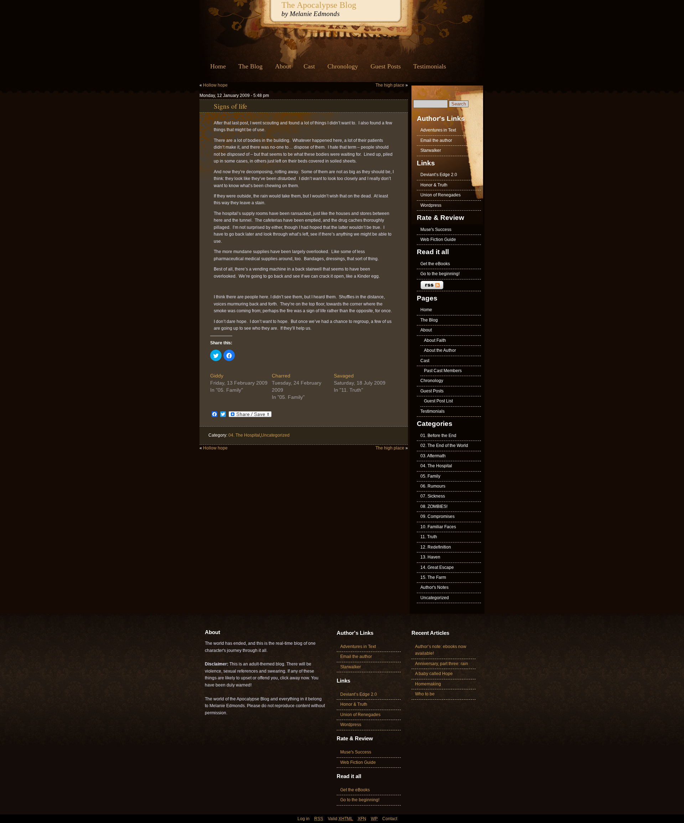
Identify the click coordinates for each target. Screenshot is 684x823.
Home (218, 66)
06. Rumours (432, 486)
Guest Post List (438, 400)
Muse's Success (435, 229)
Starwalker (430, 150)
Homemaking (428, 683)
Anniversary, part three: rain (441, 663)
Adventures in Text (438, 130)
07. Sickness (432, 496)
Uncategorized (275, 435)
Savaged (344, 376)
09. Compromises (437, 516)
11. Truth (428, 536)
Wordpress (430, 205)
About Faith (435, 340)
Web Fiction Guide (438, 239)
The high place (389, 85)
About (283, 66)
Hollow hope (215, 85)
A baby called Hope (434, 673)
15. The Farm (433, 577)
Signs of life (230, 105)
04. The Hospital (244, 435)
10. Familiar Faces (438, 526)
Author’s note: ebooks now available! (440, 650)
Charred (281, 376)
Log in (303, 818)
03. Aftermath (433, 455)
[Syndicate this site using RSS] (449, 285)
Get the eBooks (435, 263)
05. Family (430, 476)
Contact (389, 818)
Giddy (216, 376)
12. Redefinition (435, 547)
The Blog (250, 66)
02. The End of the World (444, 445)
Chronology (342, 66)
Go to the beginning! (440, 273)
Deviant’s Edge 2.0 (438, 174)
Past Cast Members (443, 370)
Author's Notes (434, 587)
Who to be (425, 693)
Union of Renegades (440, 194)
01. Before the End (438, 435)
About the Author (440, 350)
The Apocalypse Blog (318, 5)
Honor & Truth (433, 184)
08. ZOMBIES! (433, 506)
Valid (340, 818)
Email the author (436, 140)
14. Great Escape (437, 567)
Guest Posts (385, 66)
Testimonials (429, 66)
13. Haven (430, 557)
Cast (309, 66)
